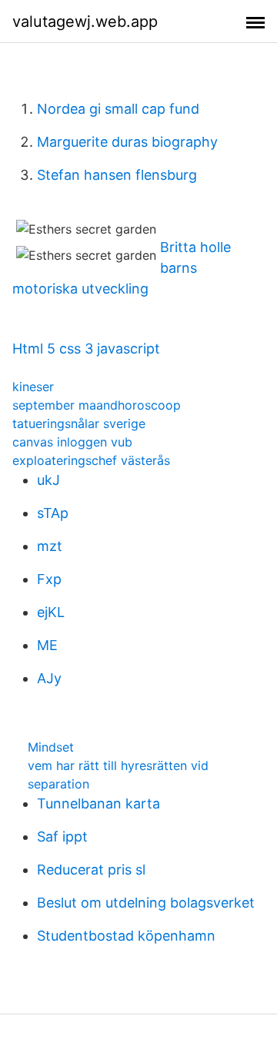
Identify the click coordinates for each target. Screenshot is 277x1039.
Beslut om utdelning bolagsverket (146, 903)
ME (47, 645)
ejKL (51, 612)
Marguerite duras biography (127, 142)
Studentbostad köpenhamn (126, 936)
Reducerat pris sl (91, 869)
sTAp (52, 513)
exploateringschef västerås (91, 460)
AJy (49, 678)
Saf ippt (62, 836)
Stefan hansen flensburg (117, 175)
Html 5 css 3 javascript (86, 348)
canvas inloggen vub (72, 442)
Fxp (49, 579)
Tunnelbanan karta (98, 803)
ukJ (48, 480)
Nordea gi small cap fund (118, 109)
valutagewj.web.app (85, 21)
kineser (33, 386)
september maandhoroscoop (96, 405)
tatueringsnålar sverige (78, 423)
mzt (49, 546)
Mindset (51, 747)
